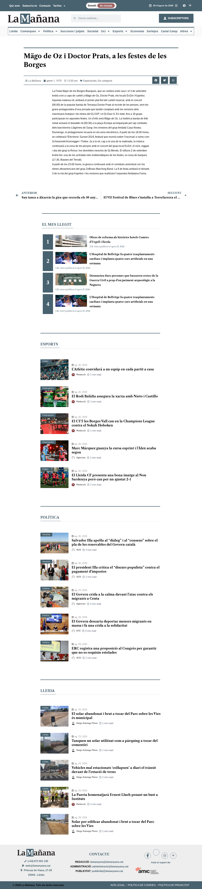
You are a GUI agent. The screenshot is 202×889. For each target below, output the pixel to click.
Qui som (14, 5)
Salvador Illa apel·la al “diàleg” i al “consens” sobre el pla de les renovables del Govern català (115, 542)
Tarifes (57, 5)
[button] (155, 80)
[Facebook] (148, 856)
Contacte (44, 5)
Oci (103, 31)
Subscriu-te (29, 5)
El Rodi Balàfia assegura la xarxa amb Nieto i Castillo (115, 396)
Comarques (28, 31)
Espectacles (89, 80)
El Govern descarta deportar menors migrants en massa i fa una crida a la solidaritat (112, 623)
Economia (137, 31)
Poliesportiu (48, 388)
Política (48, 31)
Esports (118, 31)
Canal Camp (169, 31)
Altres (184, 31)
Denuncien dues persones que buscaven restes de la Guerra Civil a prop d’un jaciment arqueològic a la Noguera (123, 280)
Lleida (13, 31)
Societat (92, 31)
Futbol (45, 361)
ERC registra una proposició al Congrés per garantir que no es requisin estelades (114, 650)
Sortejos (152, 31)
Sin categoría (105, 80)
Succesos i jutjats (72, 31)
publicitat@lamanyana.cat (107, 871)
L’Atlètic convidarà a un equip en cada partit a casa (113, 369)
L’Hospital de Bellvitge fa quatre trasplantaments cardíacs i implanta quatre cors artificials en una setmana (121, 259)
